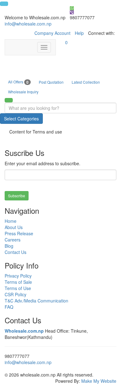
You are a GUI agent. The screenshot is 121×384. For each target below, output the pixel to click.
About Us (14, 227)
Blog (9, 246)
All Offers (18, 82)
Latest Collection (86, 82)
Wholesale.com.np (24, 331)
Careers (12, 239)
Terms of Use (18, 288)
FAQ (9, 307)
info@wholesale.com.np (28, 24)
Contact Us (15, 252)
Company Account (52, 33)
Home (10, 221)
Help (79, 33)
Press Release (19, 233)
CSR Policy (15, 294)
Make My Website (98, 381)
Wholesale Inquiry (23, 91)
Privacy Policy (18, 276)
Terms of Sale (18, 282)
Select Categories (21, 118)
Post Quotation (51, 82)
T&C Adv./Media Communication (36, 300)
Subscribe (16, 195)
